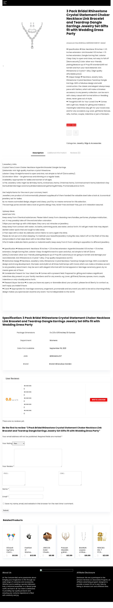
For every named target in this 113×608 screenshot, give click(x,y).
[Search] (107, 3)
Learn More (71, 125)
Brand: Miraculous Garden (60, 364)
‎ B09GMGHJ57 (55, 356)
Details (103, 43)
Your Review (8, 466)
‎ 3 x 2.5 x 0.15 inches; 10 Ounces (62, 332)
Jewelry (80, 143)
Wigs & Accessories (92, 143)
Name (5, 489)
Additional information (57, 153)
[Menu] (5, 3)
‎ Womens (53, 340)
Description (38, 153)
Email (5, 496)
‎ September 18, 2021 (57, 348)
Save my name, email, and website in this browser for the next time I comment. (39, 503)
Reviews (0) (75, 153)
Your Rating (7, 443)
